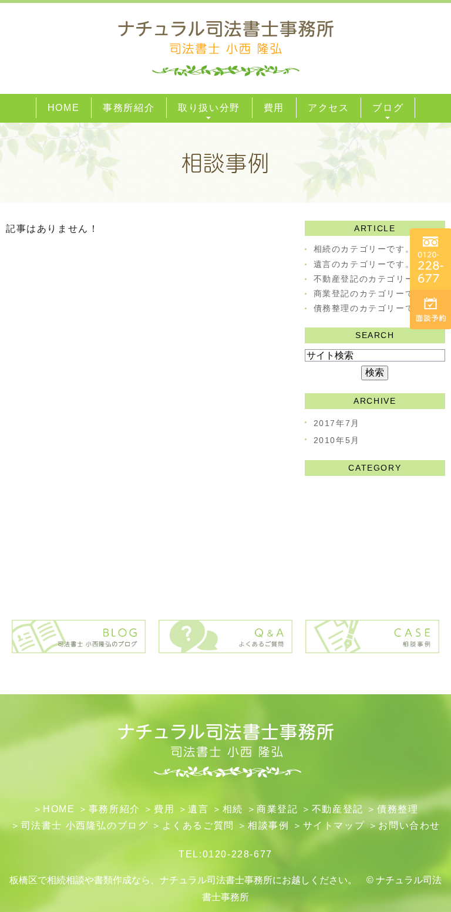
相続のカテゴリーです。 (364, 249)
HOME (59, 809)
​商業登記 (277, 809)
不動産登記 (338, 809)
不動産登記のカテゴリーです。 (378, 278)
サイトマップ (334, 825)
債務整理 (397, 809)
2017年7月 (337, 423)
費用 (164, 809)
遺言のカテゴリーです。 (364, 264)
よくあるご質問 (198, 825)
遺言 (198, 809)
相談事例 (268, 825)
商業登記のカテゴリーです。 (373, 293)
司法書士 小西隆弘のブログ (85, 825)
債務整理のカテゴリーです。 (373, 308)
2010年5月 (337, 440)
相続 (233, 809)
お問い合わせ (409, 825)
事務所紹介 (114, 809)
